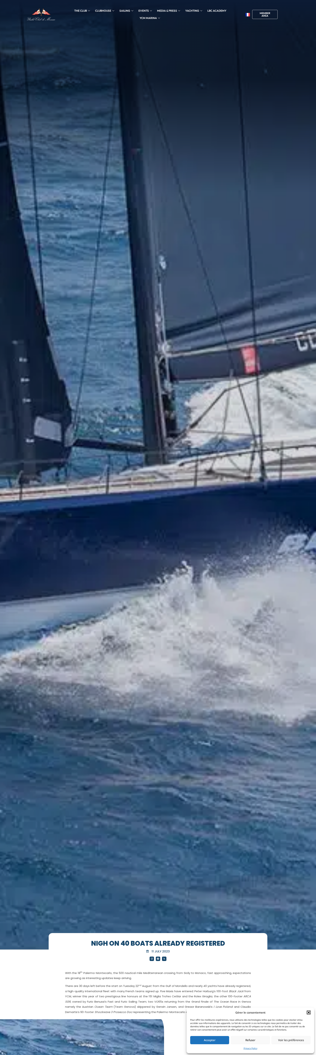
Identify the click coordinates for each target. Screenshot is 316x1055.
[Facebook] (158, 959)
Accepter (209, 1040)
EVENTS (143, 10)
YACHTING (192, 10)
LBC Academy (216, 10)
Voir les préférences (291, 1040)
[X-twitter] (164, 959)
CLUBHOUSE (103, 10)
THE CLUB (80, 10)
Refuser (250, 1040)
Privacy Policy (250, 1048)
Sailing (124, 10)
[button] (309, 1012)
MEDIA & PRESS (167, 10)
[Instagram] (152, 959)
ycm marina (148, 18)
